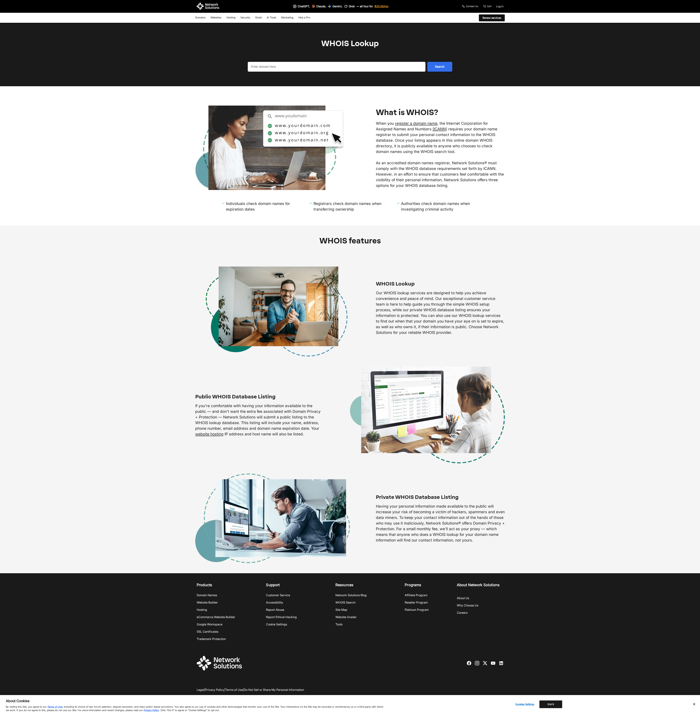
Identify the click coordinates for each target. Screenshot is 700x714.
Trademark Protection (211, 639)
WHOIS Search (345, 602)
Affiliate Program (416, 595)
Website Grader (346, 617)
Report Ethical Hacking (281, 617)
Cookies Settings (524, 704)
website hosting (209, 434)
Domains (200, 17)
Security (245, 17)
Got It (551, 704)
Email (258, 17)
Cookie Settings (276, 624)
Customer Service (278, 595)
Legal (200, 689)
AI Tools (271, 17)
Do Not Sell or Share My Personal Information (274, 689)
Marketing (287, 17)
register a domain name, (416, 123)
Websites (216, 17)
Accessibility (274, 602)
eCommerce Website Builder (216, 617)
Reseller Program (416, 602)
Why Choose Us (467, 605)
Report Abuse (275, 610)
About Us (463, 598)
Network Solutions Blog (351, 595)
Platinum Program (417, 610)
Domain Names (207, 595)
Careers (462, 612)
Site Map (341, 610)
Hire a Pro (304, 17)
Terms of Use (234, 689)
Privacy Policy (214, 689)
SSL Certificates (207, 631)
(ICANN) (440, 129)
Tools (339, 624)
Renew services (492, 17)
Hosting (230, 17)
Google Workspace (209, 624)
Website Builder (207, 602)
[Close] (694, 704)
